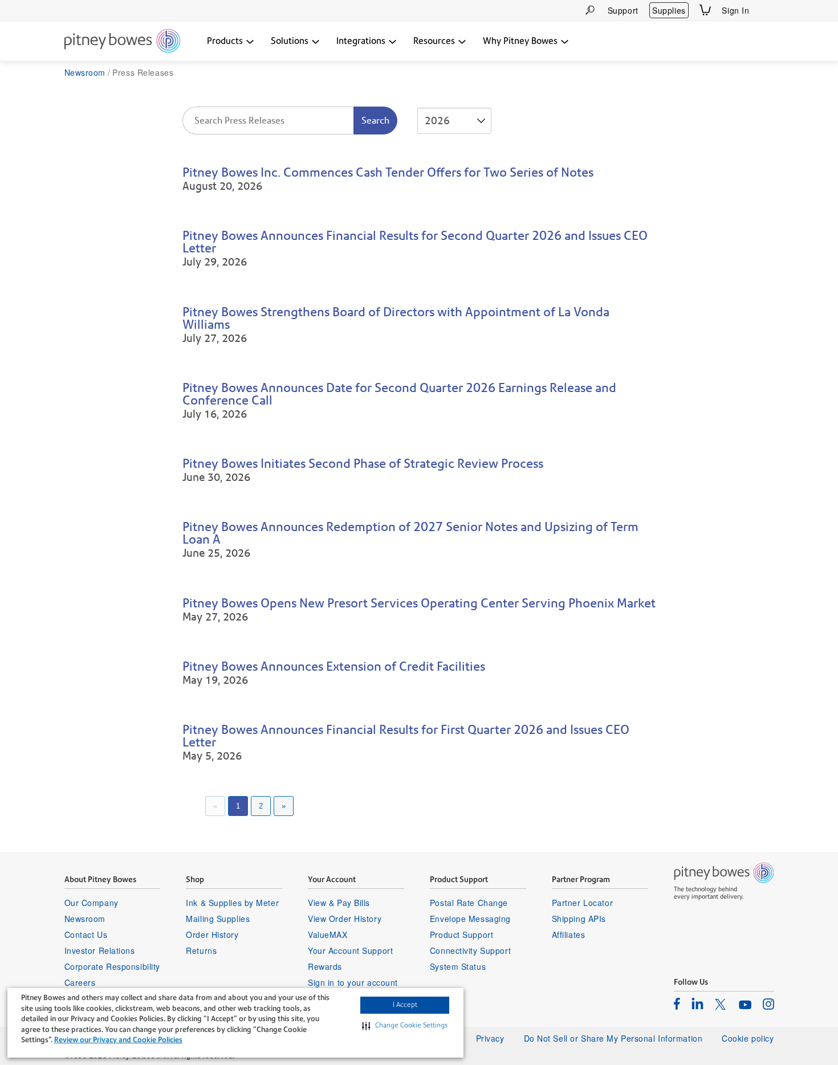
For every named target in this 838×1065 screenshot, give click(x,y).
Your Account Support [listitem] (350, 950)
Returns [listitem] (201, 950)
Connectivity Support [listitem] (470, 950)
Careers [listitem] (80, 982)
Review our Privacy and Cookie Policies (118, 1039)
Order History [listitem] (212, 934)
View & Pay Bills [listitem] (339, 902)
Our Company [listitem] (91, 902)
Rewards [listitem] (325, 966)
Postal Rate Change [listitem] (469, 902)
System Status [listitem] (458, 966)
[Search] (590, 10)
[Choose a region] (767, 10)
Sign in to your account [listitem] (353, 982)
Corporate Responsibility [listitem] (112, 966)
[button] (405, 1026)
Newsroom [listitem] (84, 918)
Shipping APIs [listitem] (579, 918)
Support (623, 10)
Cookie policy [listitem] (748, 1038)
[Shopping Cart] (705, 10)
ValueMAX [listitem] (327, 934)
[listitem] (677, 1003)
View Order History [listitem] (344, 918)
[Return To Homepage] (122, 41)
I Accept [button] (405, 1005)
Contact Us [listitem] (86, 934)
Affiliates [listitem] (568, 934)
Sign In (735, 10)
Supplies (668, 10)
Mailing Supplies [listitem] (218, 918)
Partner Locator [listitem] (582, 902)
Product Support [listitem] (461, 934)
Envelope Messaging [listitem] (470, 918)
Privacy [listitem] (490, 1038)
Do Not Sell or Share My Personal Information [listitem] (613, 1038)
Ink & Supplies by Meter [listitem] (232, 902)
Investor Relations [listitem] (99, 950)
